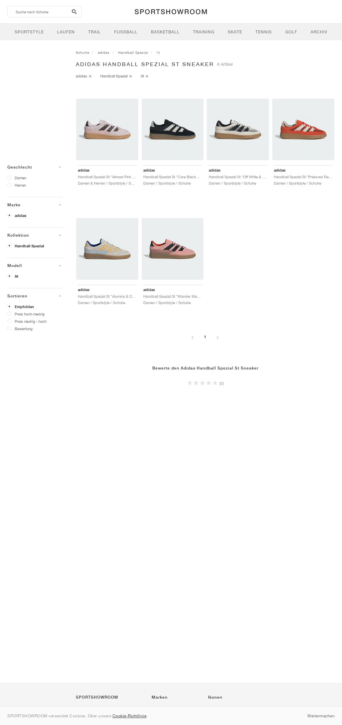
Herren (20, 185)
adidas (20, 215)
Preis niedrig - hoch (30, 321)
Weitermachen (321, 715)
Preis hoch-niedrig (29, 314)
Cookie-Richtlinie (130, 715)
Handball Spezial (29, 246)
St (16, 276)
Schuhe (82, 52)
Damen (20, 178)
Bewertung (23, 328)
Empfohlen (24, 306)
